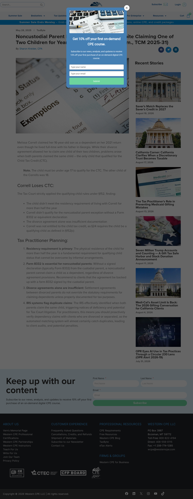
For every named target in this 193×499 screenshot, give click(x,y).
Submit (96, 81)
